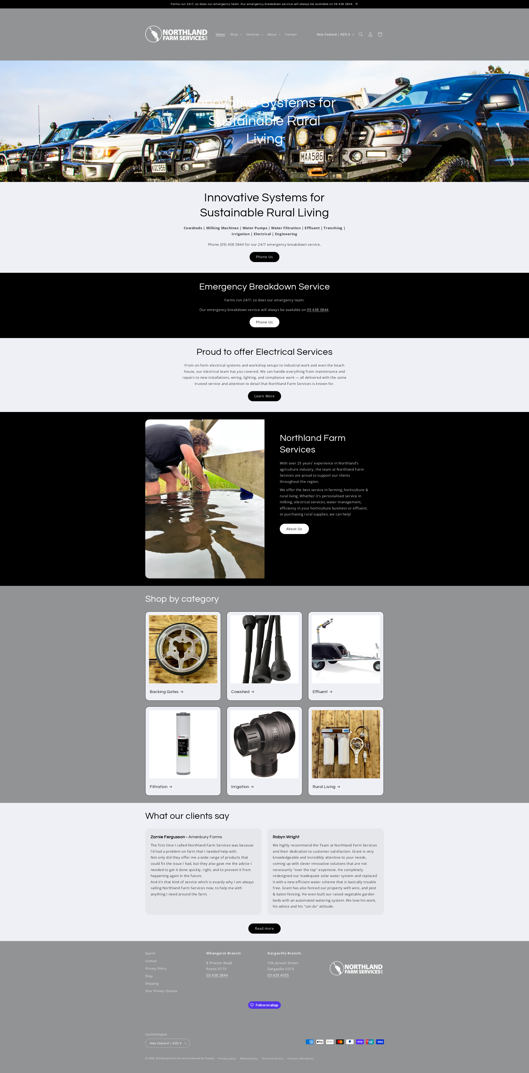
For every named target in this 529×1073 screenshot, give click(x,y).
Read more (264, 928)
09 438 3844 (318, 309)
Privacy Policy (156, 968)
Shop (149, 976)
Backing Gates (164, 692)
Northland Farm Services (172, 1058)
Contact (151, 961)
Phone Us (264, 257)
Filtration (159, 787)
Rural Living (324, 787)
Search (150, 953)
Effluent (320, 692)
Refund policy (249, 1058)
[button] (236, 34)
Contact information (300, 1058)
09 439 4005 (278, 975)
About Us (294, 529)
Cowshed (240, 692)
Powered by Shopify (201, 1058)
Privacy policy (227, 1058)
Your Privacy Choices (161, 991)
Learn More (264, 396)
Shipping (152, 983)
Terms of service (273, 1058)
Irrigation (240, 787)
